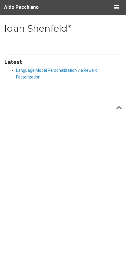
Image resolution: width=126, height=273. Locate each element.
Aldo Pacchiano (21, 7)
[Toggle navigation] (116, 7)
